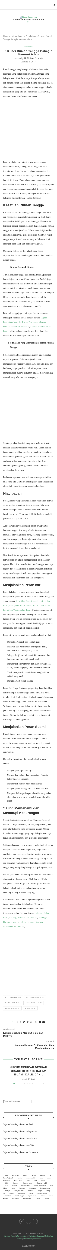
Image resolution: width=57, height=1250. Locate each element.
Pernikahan (30, 36)
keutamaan (32, 1188)
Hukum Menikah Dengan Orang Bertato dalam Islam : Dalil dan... (28, 1071)
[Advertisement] (28, 130)
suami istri (30, 1008)
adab (6, 1175)
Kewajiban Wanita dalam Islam (17, 610)
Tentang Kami (9, 1236)
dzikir (6, 1183)
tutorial (38, 1198)
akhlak (34, 1175)
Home (6, 36)
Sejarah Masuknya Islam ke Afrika (18, 1145)
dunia (42, 1180)
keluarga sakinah (35, 997)
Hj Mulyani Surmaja (33, 58)
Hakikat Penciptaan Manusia (16, 326)
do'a (35, 1180)
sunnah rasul (27, 1198)
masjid (40, 1191)
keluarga (22, 1188)
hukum (14, 1185)
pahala (11, 1193)
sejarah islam (32, 1196)
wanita (47, 1198)
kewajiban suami (33, 1003)
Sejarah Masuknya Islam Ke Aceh (18, 1124)
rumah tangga (12, 1008)
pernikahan (21, 1193)
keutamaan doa (45, 1188)
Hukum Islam (17, 36)
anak (41, 1178)
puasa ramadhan (42, 1193)
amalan (20, 1178)
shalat (42, 1196)
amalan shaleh (30, 1178)
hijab (6, 1185)
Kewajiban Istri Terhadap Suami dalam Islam (29, 605)
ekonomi (15, 1183)
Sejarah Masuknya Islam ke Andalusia (20, 1138)
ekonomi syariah (42, 1183)
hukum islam (25, 1185)
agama (25, 1175)
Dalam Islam (18, 1180)
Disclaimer (27, 1239)
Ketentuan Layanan (36, 1236)
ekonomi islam (27, 1183)
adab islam (15, 1175)
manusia (30, 1191)
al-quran (42, 1175)
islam (13, 1188)
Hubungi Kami (22, 1236)
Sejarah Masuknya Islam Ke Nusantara (20, 1152)
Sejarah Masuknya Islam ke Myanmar (20, 1131)
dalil (28, 1180)
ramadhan (8, 1196)
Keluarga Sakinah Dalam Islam (23, 917)
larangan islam (19, 1191)
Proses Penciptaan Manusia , (35, 322)
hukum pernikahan (40, 1185)
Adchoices (37, 1239)
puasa (31, 1193)
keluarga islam (13, 997)
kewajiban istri (12, 1003)
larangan (7, 1191)
